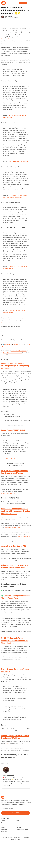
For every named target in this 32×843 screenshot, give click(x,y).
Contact (3, 827)
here (2, 355)
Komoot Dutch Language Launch (12, 353)
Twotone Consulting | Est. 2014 (15, 837)
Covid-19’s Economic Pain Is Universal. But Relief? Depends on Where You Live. (14, 640)
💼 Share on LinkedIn (18, 344)
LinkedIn (18, 827)
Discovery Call (20, 825)
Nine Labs (11, 39)
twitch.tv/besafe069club (8, 493)
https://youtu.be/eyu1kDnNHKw (13, 527)
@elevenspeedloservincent (18, 351)
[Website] (18, 775)
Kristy (7, 743)
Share (26, 23)
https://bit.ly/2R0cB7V (24, 536)
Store (17, 820)
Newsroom (4, 829)
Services (3, 823)
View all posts (6, 785)
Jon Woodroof (8, 16)
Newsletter (4, 831)
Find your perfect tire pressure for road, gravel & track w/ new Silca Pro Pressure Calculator (15, 511)
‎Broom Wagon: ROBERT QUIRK (13, 430)
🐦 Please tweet (7, 344)
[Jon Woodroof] (2, 16)
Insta (17, 823)
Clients (3, 820)
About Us (3, 825)
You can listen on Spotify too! (9, 459)
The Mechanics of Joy (22, 829)
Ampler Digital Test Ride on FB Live (14, 546)
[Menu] (29, 3)
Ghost (15, 839)
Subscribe (23, 3)
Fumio (19, 839)
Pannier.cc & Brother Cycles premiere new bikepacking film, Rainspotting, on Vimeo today (16, 365)
